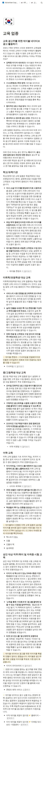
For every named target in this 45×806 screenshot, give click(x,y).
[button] (10, 2)
